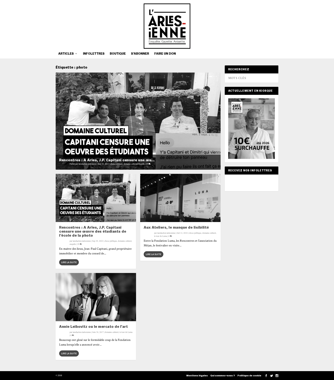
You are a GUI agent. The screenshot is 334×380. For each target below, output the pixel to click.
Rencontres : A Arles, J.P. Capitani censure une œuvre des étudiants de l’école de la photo (92, 231)
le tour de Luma (126, 332)
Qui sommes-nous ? (222, 375)
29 (147, 163)
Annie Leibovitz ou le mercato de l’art (93, 326)
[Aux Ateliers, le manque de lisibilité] (180, 198)
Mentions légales (197, 375)
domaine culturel (130, 163)
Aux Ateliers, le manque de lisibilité (176, 227)
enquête (141, 163)
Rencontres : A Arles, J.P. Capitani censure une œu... (107, 160)
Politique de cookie (249, 375)
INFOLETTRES (94, 53)
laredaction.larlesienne (87, 163)
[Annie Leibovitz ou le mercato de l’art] (96, 297)
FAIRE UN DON (165, 53)
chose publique (116, 163)
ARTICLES (66, 53)
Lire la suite (69, 262)
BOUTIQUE (118, 53)
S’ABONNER (140, 53)
